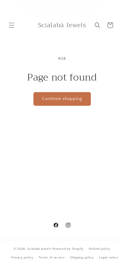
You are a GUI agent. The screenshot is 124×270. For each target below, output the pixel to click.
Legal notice (108, 257)
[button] (11, 25)
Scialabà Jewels (39, 248)
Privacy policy (22, 257)
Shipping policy (82, 257)
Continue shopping (62, 98)
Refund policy (99, 249)
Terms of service (52, 257)
